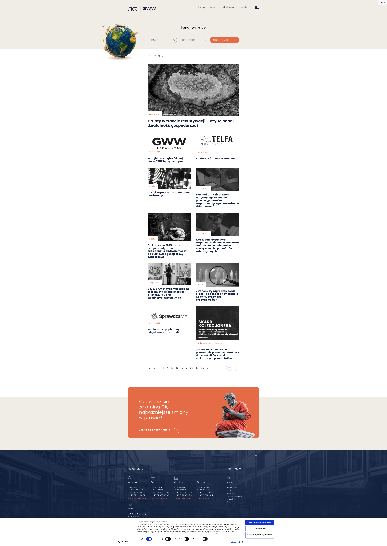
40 (197, 367)
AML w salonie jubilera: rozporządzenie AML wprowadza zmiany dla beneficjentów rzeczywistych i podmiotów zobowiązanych (217, 224)
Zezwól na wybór (260, 528)
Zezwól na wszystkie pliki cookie (259, 522)
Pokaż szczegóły (235, 542)
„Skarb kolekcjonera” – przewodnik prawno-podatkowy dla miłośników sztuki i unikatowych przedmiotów (217, 326)
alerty (152, 186)
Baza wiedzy (244, 7)
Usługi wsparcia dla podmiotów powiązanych (169, 178)
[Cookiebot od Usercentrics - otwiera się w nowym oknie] (123, 542)
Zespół (211, 7)
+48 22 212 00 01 (137, 495)
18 (177, 367)
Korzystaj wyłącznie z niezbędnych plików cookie (259, 535)
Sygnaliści (231, 499)
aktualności (155, 152)
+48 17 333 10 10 (205, 492)
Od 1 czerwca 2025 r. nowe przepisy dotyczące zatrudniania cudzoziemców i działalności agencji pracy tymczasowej (169, 227)
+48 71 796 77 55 (183, 492)
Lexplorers (154, 114)
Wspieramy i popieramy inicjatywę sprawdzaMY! (169, 315)
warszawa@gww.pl (137, 498)
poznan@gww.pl (159, 498)
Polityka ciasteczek (235, 496)
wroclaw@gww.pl (182, 498)
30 (191, 367)
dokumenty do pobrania (210, 343)
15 (163, 367)
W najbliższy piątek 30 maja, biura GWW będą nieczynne (169, 143)
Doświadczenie (226, 7)
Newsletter (231, 493)
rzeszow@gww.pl (205, 498)
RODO (229, 490)
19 (182, 367)
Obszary (201, 7)
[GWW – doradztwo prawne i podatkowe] (142, 9)
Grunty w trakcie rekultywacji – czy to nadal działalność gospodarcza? (193, 90)
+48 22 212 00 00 (137, 492)
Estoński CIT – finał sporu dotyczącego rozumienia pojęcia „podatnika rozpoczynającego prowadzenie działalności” (217, 179)
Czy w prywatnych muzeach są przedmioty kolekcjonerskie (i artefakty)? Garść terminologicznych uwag (169, 274)
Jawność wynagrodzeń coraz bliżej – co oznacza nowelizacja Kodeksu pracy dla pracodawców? (217, 275)
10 (154, 367)
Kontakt (230, 502)
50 (202, 367)
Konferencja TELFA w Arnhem (217, 144)
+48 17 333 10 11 (205, 495)
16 (167, 367)
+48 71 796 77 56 (183, 495)
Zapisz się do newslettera (154, 429)
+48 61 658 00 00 (161, 492)
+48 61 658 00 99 (160, 495)
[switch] (168, 539)
